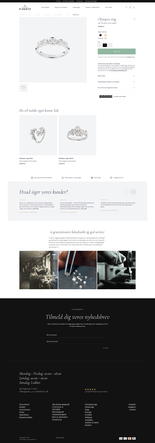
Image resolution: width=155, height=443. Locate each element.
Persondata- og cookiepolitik (27, 439)
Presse (21, 412)
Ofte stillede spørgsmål (60, 404)
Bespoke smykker (25, 417)
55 (110, 45)
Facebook (132, 404)
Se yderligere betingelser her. (119, 70)
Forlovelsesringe (91, 404)
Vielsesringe (89, 407)
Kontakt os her (131, 57)
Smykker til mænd (91, 422)
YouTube (132, 409)
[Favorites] (126, 7)
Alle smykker (22, 14)
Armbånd (88, 415)
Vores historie (24, 404)
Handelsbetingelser (59, 414)
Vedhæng (88, 417)
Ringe (87, 409)
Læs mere (35, 208)
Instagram (132, 407)
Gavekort (88, 425)
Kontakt (22, 407)
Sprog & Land (60, 437)
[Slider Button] (133, 191)
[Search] (134, 7)
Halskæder (89, 420)
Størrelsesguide (58, 412)
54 (105, 45)
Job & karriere (24, 409)
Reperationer (24, 415)
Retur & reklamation (60, 417)
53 (100, 45)
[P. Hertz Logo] (25, 7)
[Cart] (130, 7)
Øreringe (88, 412)
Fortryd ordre (57, 419)
